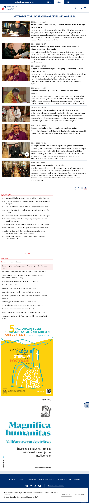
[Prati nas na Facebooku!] (26, 485)
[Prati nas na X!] (35, 485)
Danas (3, 262)
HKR (69, 2)
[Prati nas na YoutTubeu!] (39, 485)
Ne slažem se (80, 494)
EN (81, 8)
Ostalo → (19, 262)
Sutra (11, 262)
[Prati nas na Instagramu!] (31, 485)
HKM (49, 2)
